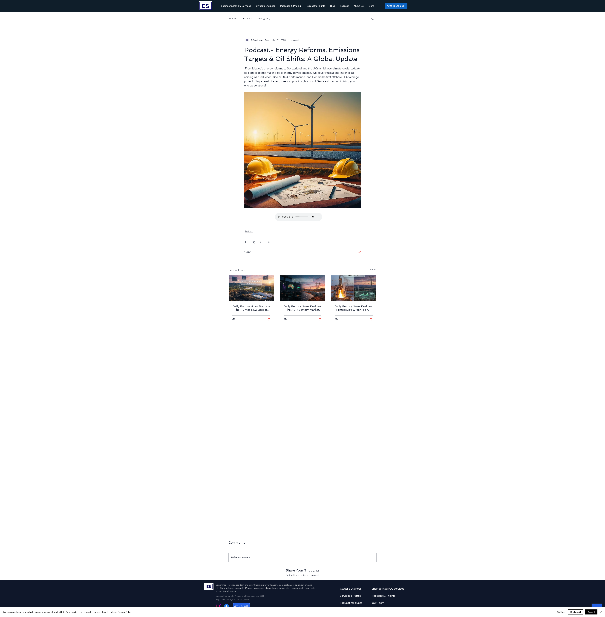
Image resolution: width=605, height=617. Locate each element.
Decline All (575, 612)
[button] (372, 18)
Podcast (247, 18)
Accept (591, 612)
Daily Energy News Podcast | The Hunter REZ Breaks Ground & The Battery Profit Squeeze (251, 308)
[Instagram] (219, 606)
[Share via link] (268, 242)
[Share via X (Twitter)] (253, 242)
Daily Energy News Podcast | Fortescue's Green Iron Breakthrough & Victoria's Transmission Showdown (353, 308)
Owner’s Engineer (347, 589)
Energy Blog (264, 18)
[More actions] (359, 40)
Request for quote (347, 603)
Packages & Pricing (379, 596)
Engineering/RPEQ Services (379, 589)
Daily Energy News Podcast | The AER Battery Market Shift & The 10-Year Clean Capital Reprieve (302, 308)
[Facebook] (226, 606)
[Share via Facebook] (245, 242)
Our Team (378, 603)
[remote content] (302, 217)
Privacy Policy (124, 612)
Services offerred (347, 596)
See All (373, 269)
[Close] (601, 611)
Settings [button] (561, 612)
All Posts (232, 18)
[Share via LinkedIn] (261, 242)
